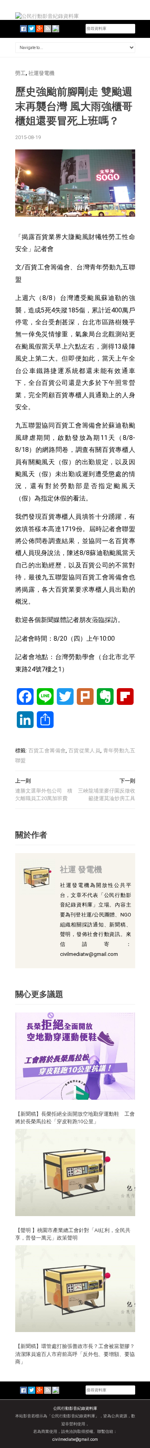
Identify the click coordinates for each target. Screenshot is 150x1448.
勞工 (20, 73)
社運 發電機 (81, 869)
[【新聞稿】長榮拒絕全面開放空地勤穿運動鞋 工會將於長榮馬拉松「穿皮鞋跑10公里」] (75, 1056)
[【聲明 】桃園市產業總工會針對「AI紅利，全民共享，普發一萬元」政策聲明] (75, 1172)
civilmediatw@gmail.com (75, 1439)
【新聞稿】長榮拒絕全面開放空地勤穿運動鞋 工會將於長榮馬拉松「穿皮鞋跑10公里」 (75, 1117)
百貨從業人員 (84, 750)
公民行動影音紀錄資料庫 (75, 1408)
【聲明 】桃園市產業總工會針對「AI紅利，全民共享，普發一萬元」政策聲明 (72, 1234)
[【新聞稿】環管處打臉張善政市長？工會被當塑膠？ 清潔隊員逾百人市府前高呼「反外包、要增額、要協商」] (75, 1288)
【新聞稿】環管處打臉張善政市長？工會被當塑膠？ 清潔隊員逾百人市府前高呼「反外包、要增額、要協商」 (75, 1353)
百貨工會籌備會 (47, 750)
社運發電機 (41, 73)
